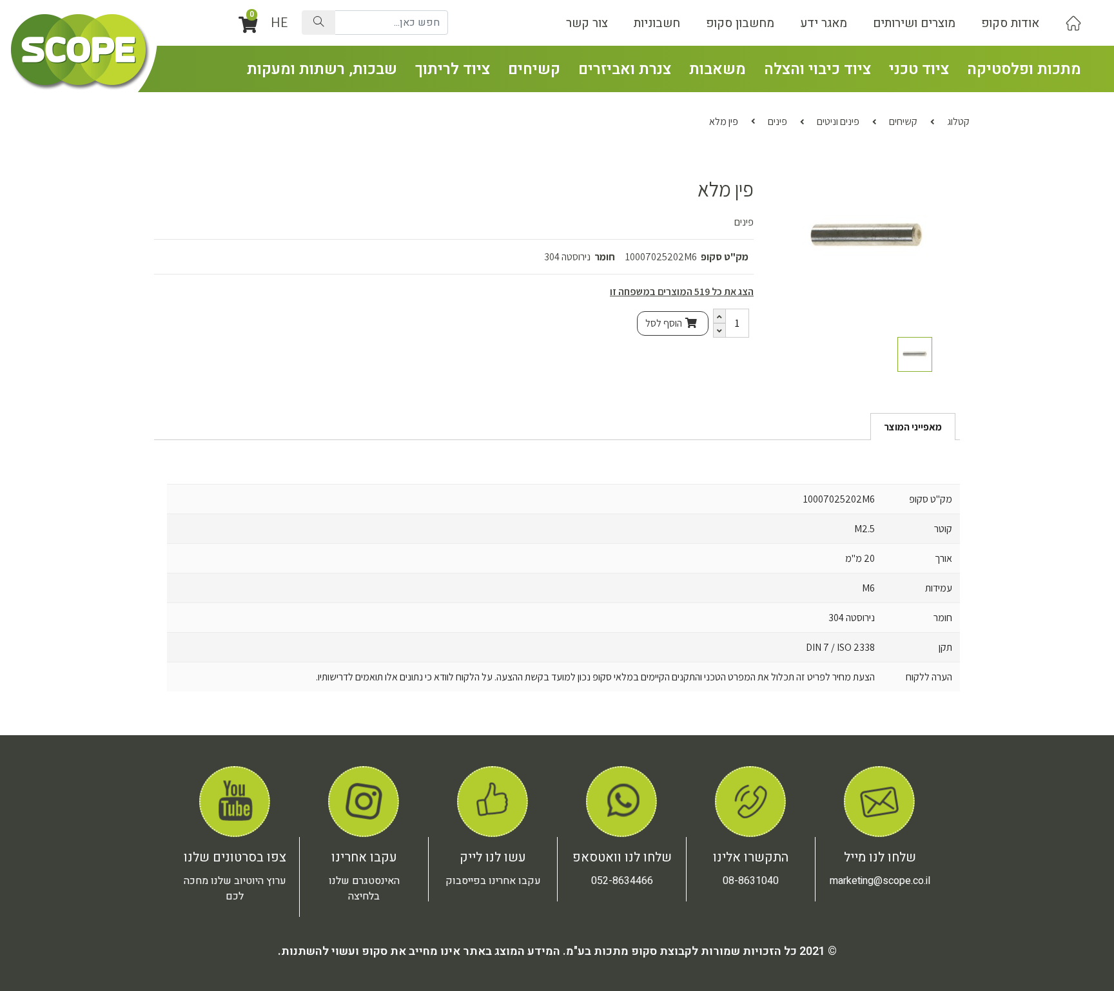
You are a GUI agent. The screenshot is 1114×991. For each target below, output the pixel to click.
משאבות (717, 69)
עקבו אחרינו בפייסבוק (493, 881)
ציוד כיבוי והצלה (817, 69)
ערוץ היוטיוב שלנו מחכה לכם (235, 888)
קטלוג (958, 121)
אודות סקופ (1010, 23)
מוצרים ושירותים (914, 23)
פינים (777, 121)
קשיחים (534, 69)
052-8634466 (622, 881)
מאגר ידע (823, 23)
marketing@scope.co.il (880, 881)
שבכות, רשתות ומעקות (322, 69)
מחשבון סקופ (740, 23)
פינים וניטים (838, 121)
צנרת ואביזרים (624, 69)
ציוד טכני (919, 69)
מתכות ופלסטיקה (1024, 69)
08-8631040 (751, 881)
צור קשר (587, 23)
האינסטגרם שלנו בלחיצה (364, 888)
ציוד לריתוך (452, 69)
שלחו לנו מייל (880, 857)
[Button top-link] (1073, 23)
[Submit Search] (318, 22)
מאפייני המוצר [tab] (913, 427)
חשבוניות (657, 23)
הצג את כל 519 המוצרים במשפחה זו (682, 291)
